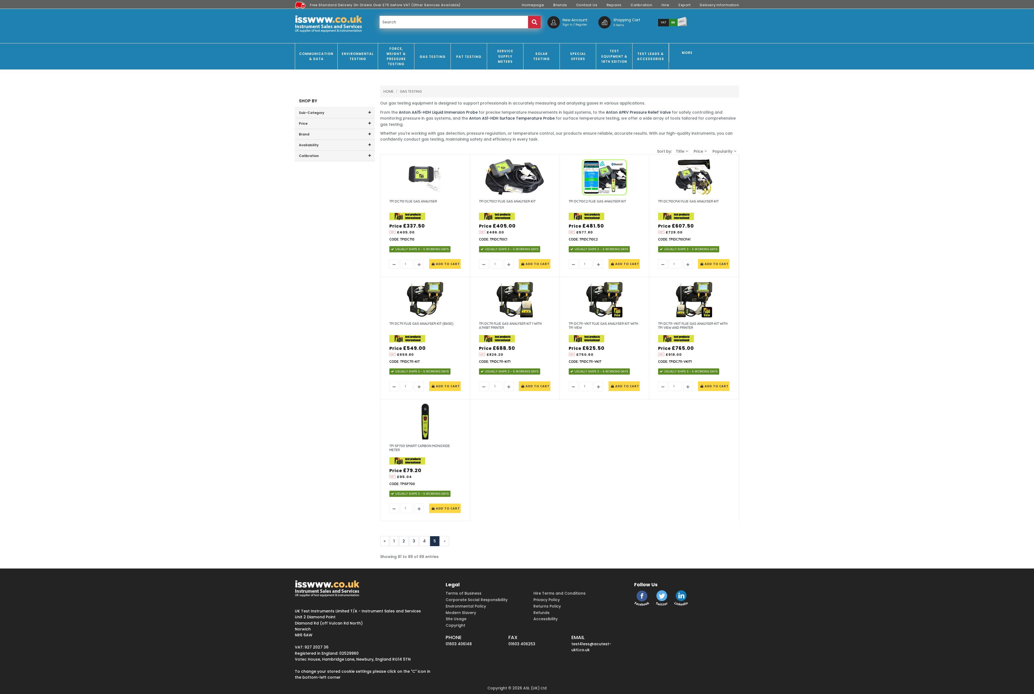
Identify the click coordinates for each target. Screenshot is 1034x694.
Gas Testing (433, 56)
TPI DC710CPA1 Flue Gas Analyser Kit (688, 201)
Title (680, 151)
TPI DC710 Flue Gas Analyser (413, 201)
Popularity (722, 151)
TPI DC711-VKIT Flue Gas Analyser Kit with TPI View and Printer (693, 326)
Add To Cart (447, 264)
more (687, 52)
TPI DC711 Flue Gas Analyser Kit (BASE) (421, 324)
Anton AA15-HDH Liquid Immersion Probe (438, 112)
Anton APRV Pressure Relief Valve (638, 112)
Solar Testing (541, 56)
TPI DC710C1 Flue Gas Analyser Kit (507, 201)
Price (698, 151)
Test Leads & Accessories (650, 56)
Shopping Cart (626, 20)
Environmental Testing (358, 56)
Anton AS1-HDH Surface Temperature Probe (512, 118)
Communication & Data (316, 56)
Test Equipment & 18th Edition (614, 56)
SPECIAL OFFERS (578, 56)
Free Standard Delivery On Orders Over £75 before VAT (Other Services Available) (385, 5)
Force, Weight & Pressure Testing (396, 56)
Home (388, 91)
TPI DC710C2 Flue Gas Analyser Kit (597, 201)
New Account (575, 20)
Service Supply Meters (505, 56)
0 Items (618, 25)
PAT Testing (468, 56)
